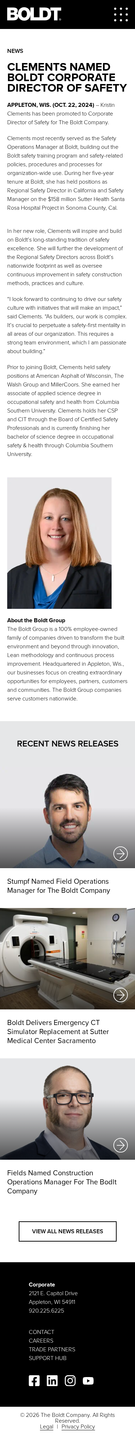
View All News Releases (67, 1231)
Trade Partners (52, 1349)
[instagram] (70, 1382)
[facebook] (34, 1382)
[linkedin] (52, 1382)
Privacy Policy (78, 1426)
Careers (41, 1340)
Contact (41, 1332)
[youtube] (88, 1382)
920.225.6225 (46, 1310)
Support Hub (48, 1358)
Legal (46, 1426)
